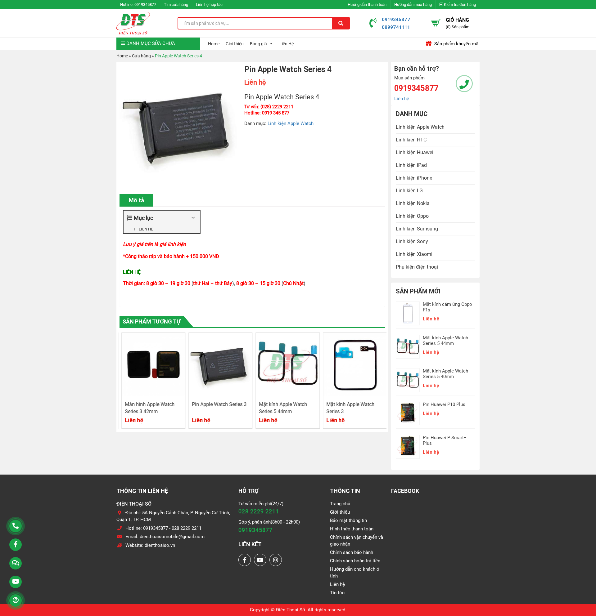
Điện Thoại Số (290, 610)
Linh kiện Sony (412, 241)
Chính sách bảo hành (351, 552)
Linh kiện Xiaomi (414, 254)
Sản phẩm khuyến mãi (456, 44)
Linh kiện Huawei (414, 152)
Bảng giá (258, 43)
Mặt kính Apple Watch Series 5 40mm (445, 373)
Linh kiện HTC (411, 140)
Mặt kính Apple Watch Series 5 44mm (445, 340)
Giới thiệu (235, 43)
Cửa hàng (141, 55)
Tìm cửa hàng (176, 4)
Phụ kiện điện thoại (417, 267)
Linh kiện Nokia (413, 203)
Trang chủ (340, 504)
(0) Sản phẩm (457, 27)
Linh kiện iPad (411, 165)
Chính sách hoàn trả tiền (355, 561)
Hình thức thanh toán (351, 529)
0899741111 (396, 27)
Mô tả (136, 200)
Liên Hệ (286, 43)
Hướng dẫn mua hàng (413, 4)
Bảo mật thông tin (348, 520)
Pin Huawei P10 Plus (444, 404)
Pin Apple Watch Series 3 (217, 404)
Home (213, 43)
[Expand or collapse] (193, 218)
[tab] (136, 200)
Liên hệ (401, 98)
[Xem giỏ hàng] (435, 23)
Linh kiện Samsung (417, 229)
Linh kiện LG (409, 191)
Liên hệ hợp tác (209, 4)
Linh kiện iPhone (414, 178)
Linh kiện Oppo (412, 216)
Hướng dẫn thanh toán (367, 4)
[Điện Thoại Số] (133, 23)
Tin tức (337, 593)
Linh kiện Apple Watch (291, 123)
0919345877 (145, 4)
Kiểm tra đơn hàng (459, 4)
